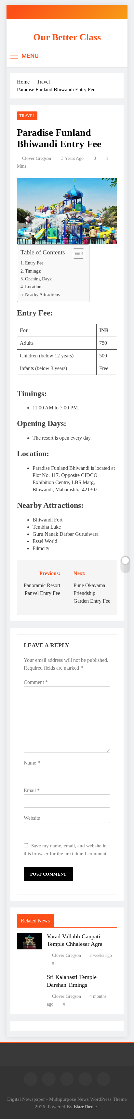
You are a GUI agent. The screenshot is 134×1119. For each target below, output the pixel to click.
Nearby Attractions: (43, 294)
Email (32, 790)
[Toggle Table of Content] (75, 253)
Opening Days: (38, 278)
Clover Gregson (36, 158)
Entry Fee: (35, 262)
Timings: (33, 271)
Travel (27, 115)
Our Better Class (67, 37)
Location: (34, 286)
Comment (36, 682)
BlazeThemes (86, 1106)
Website (32, 818)
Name (32, 762)
